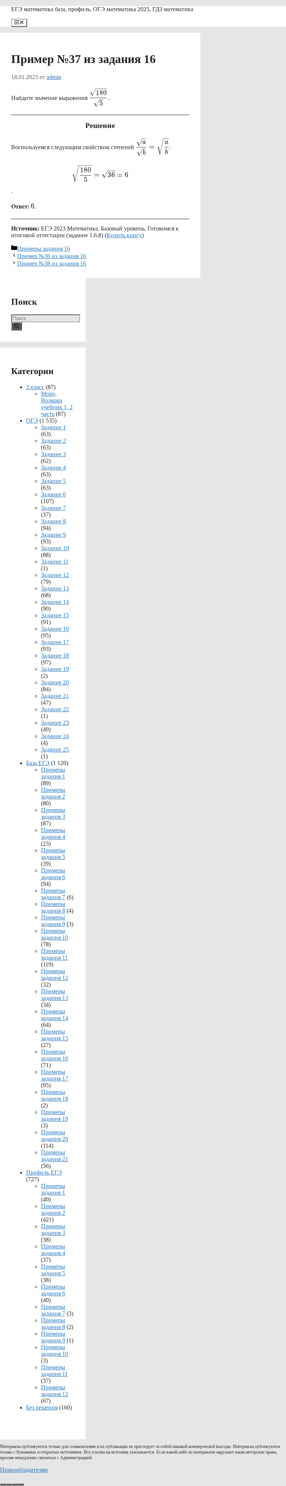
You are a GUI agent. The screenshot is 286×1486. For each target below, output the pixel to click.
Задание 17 (55, 642)
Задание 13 (55, 588)
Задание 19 (55, 669)
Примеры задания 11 (54, 954)
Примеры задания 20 (54, 1135)
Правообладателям (24, 1470)
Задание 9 (53, 535)
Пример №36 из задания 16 (51, 256)
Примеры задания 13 (54, 994)
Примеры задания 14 (54, 1014)
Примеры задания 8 (53, 907)
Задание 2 (53, 441)
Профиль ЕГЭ (44, 1172)
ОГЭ (32, 420)
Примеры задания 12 (54, 974)
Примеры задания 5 (53, 853)
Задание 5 (53, 481)
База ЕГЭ (38, 763)
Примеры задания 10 (54, 934)
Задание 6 (53, 494)
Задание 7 (53, 508)
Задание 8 (53, 521)
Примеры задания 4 (53, 833)
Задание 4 (53, 467)
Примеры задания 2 (53, 793)
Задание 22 (55, 709)
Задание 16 (55, 629)
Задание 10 (55, 548)
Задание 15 (55, 615)
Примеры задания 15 (54, 1034)
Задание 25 (55, 749)
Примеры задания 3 (53, 813)
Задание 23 (55, 723)
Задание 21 (55, 696)
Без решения (42, 1407)
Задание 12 (55, 575)
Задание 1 (53, 427)
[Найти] (16, 326)
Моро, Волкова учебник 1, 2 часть (57, 404)
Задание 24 (55, 736)
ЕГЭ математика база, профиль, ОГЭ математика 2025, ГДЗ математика (102, 9)
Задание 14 (55, 602)
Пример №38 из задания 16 (51, 263)
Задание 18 (55, 655)
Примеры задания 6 (53, 873)
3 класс (35, 387)
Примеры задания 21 (54, 1155)
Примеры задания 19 (54, 1115)
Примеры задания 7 (53, 893)
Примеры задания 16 (43, 248)
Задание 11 (55, 561)
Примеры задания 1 (53, 773)
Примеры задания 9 (53, 920)
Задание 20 (55, 682)
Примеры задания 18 (54, 1095)
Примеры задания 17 (54, 1075)
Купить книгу (124, 235)
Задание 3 (53, 454)
